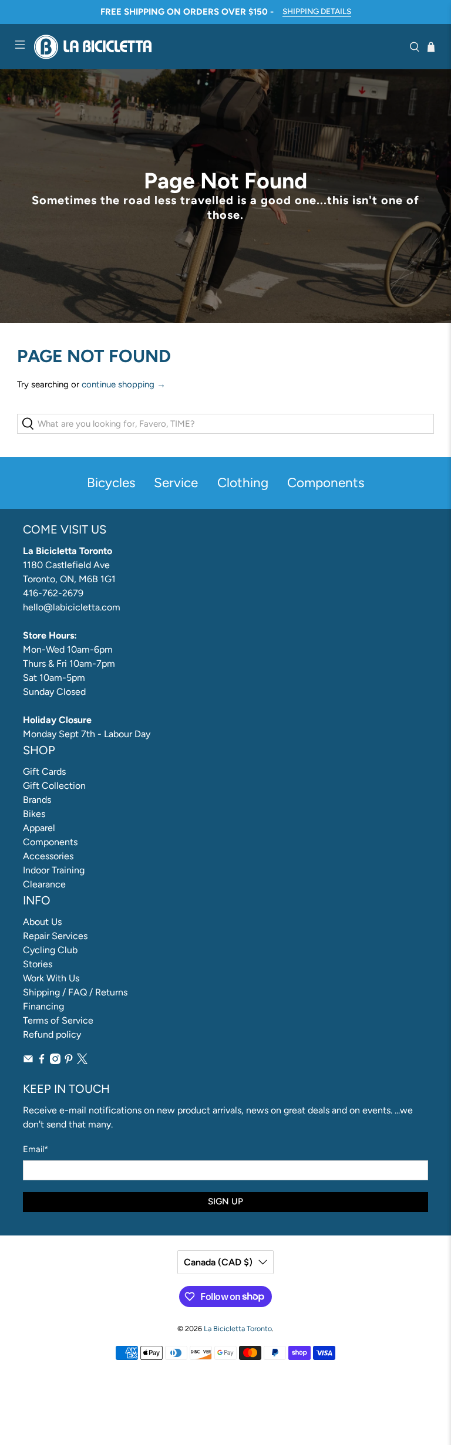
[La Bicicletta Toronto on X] (82, 1060)
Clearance (44, 884)
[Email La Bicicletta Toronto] (28, 1060)
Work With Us (51, 978)
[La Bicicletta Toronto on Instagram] (55, 1060)
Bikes (34, 813)
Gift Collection (54, 785)
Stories (37, 964)
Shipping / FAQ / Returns (75, 992)
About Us (42, 921)
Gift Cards (44, 771)
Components (50, 842)
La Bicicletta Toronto (238, 1328)
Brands (37, 799)
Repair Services (55, 935)
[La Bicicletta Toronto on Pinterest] (68, 1060)
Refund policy (52, 1034)
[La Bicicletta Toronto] (217, 46)
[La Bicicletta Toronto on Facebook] (41, 1060)
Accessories (48, 856)
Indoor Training (54, 870)
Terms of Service (58, 1020)
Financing (43, 1006)
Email (35, 1149)
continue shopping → (124, 384)
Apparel (39, 827)
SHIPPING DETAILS (316, 11)
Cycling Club (50, 950)
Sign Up (225, 1201)
